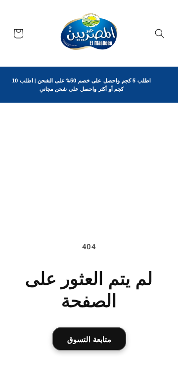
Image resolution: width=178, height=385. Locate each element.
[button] (160, 33)
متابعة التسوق (89, 339)
